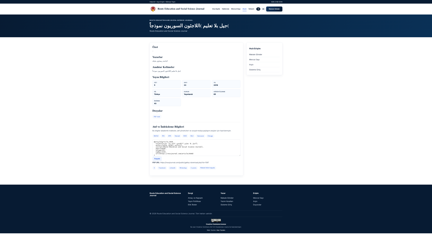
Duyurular (257, 205)
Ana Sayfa (216, 9)
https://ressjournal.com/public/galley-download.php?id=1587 (184, 162)
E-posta (193, 168)
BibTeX (156, 136)
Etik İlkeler (192, 205)
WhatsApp (183, 168)
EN (263, 9)
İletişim (251, 9)
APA (169, 136)
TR (258, 9)
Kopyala (157, 159)
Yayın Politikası (194, 201)
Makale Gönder (274, 9)
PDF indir (157, 117)
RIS (163, 136)
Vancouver (200, 136)
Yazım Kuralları (227, 201)
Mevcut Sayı (236, 9)
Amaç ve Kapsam (195, 198)
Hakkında (225, 9)
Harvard (177, 136)
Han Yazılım (221, 230)
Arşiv (245, 9)
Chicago (210, 136)
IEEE (185, 136)
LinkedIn (173, 168)
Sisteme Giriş (254, 70)
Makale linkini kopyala (207, 168)
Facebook (162, 168)
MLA (192, 136)
